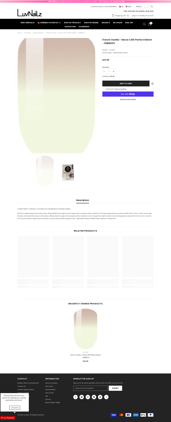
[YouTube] (100, 397)
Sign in (135, 16)
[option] (56, 95)
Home (19, 33)
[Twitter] (106, 397)
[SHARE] (151, 83)
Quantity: (105, 67)
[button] (17, 418)
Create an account (146, 16)
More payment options (128, 99)
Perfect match (39, 33)
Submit (115, 388)
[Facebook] (75, 397)
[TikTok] (94, 397)
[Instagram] (81, 397)
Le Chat (112, 50)
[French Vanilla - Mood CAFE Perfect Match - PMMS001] (85, 329)
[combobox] (142, 6)
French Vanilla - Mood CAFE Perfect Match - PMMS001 (85, 356)
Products (27, 33)
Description (82, 200)
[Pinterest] (88, 397)
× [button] (27, 391)
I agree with (109, 89)
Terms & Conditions (120, 89)
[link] (33, 283)
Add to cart (126, 83)
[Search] (144, 6)
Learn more (14, 408)
